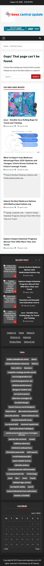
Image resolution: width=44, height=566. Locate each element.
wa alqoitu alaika (17, 487)
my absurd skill (11, 424)
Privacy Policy (15, 341)
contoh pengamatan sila (21, 381)
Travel (32, 478)
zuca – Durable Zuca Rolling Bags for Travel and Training (10, 316)
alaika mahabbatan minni (18, 359)
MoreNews (23, 563)
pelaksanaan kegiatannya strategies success (22, 434)
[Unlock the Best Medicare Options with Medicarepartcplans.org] (22, 185)
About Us (30, 332)
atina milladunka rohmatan (17, 363)
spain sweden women (22, 461)
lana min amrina (12, 415)
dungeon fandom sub (22, 389)
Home (21, 332)
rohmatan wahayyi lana (22, 448)
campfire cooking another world (22, 372)
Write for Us (15, 337)
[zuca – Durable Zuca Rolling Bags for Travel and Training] (22, 104)
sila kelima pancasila (15, 452)
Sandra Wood (9, 126)
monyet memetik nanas (22, 420)
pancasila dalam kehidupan (21, 428)
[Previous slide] (35, 260)
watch (30, 487)
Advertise (27, 337)
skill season (32, 452)
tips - (17, 478)
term (10, 478)
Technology (32, 474)
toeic (25, 478)
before (35, 363)
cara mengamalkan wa (21, 376)
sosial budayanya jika (22, 456)
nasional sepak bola (29, 424)
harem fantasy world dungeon (22, 407)
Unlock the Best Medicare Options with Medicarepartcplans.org (10, 271)
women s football (21, 495)
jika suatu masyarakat (28, 411)
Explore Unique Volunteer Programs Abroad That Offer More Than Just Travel (20, 241)
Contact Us (11, 332)
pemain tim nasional (17, 439)
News (29, 297)
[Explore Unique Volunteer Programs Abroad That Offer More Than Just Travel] (22, 223)
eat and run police (21, 394)
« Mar (6, 549)
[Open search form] (40, 38)
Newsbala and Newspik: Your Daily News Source (10, 301)
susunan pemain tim (15, 474)
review (32, 439)
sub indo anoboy (22, 465)
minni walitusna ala (30, 415)
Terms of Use (29, 341)
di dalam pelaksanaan (21, 385)
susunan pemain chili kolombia (22, 469)
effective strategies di (21, 398)
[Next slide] (39, 260)
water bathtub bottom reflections (21, 491)
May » (37, 549)
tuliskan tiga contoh (22, 482)
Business (28, 368)
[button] (3, 38)
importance (11, 411)
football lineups (22, 402)
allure (33, 359)
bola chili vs (16, 368)
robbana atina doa (22, 443)
